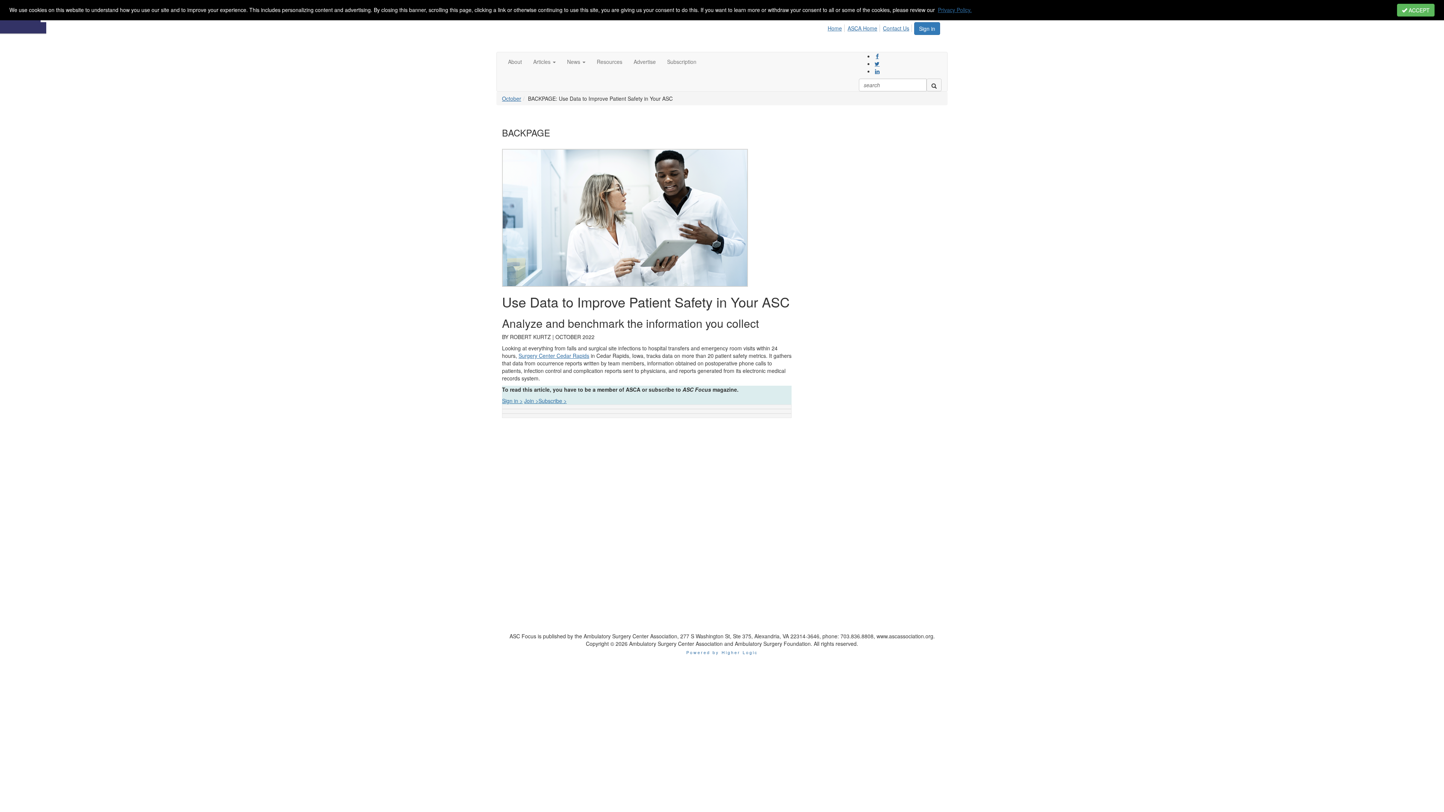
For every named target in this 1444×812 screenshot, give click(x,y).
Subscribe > (552, 400)
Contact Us (896, 28)
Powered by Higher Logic (722, 652)
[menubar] (870, 27)
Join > (531, 400)
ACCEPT (1418, 10)
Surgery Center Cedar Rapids (554, 355)
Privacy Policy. (955, 10)
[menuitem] (837, 27)
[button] (544, 61)
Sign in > (512, 400)
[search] (934, 85)
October (511, 98)
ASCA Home (862, 28)
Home (835, 28)
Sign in (927, 28)
